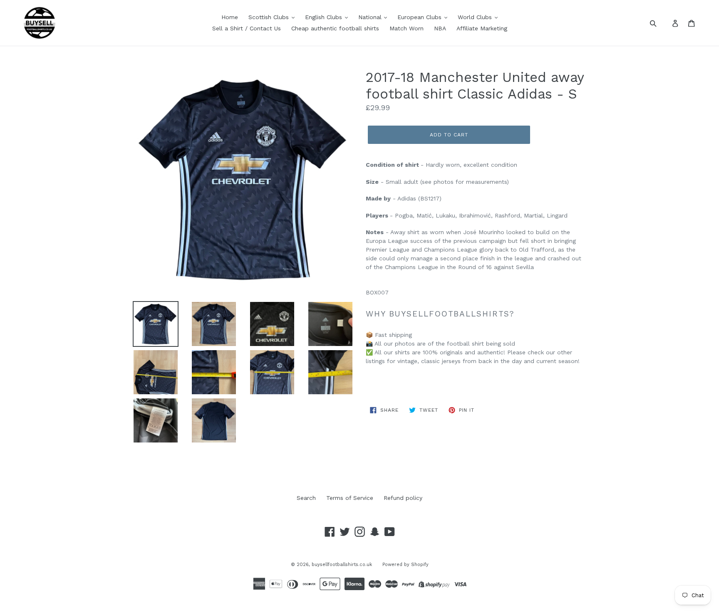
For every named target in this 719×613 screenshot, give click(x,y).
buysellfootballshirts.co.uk (342, 564)
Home (229, 17)
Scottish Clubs (269, 17)
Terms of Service (349, 497)
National (371, 17)
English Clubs (324, 17)
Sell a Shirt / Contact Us (246, 28)
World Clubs (476, 17)
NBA (440, 28)
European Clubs (420, 17)
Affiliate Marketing (481, 28)
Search (306, 497)
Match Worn (406, 28)
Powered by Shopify (405, 564)
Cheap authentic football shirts (335, 28)
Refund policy (403, 497)
